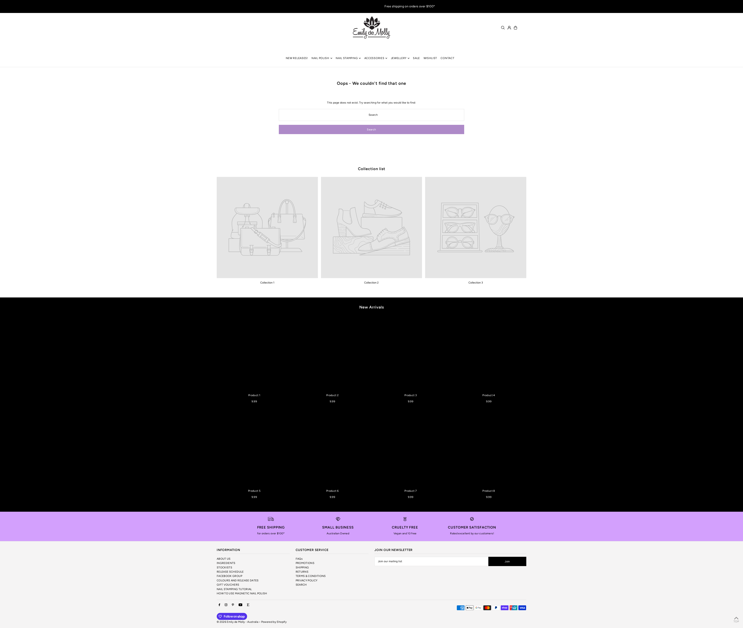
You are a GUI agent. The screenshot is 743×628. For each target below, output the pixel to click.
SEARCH (301, 584)
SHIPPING (302, 567)
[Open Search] (503, 27)
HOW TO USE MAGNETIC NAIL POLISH (242, 593)
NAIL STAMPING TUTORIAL (234, 589)
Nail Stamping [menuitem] (347, 58)
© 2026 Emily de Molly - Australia (238, 622)
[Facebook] (219, 605)
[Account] (509, 27)
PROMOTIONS (305, 563)
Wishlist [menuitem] (430, 58)
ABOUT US (224, 558)
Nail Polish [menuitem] (320, 58)
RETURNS (302, 571)
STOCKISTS (224, 567)
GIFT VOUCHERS (228, 584)
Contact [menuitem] (447, 58)
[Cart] (515, 27)
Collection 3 (475, 282)
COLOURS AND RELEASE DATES (238, 580)
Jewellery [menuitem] (399, 58)
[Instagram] (226, 605)
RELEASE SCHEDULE (230, 571)
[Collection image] (267, 227)
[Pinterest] (233, 605)
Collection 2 (371, 282)
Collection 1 (267, 282)
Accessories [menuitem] (374, 58)
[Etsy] (248, 605)
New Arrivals (371, 307)
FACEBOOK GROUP (229, 576)
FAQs (299, 558)
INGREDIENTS (226, 563)
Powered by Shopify (274, 622)
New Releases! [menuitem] (297, 58)
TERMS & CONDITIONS (311, 576)
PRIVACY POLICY (307, 580)
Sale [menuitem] (416, 58)
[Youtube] (240, 605)
